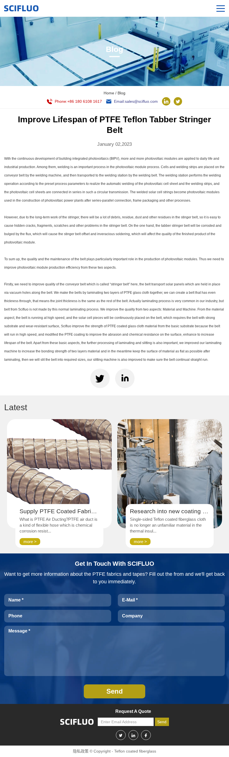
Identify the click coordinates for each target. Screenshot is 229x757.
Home (109, 93)
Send (161, 722)
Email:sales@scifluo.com (136, 101)
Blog (121, 93)
